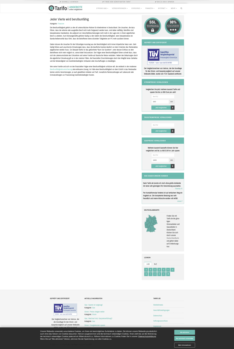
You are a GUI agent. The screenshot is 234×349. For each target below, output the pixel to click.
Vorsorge (135, 8)
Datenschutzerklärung (147, 336)
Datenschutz (157, 315)
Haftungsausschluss (160, 321)
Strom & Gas (101, 8)
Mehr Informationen (184, 345)
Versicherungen (119, 8)
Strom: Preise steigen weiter (94, 312)
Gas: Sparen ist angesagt (93, 305)
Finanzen (149, 8)
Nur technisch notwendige (184, 338)
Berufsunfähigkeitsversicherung (61, 69)
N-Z (155, 264)
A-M (148, 264)
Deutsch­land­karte (173, 238)
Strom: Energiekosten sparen (94, 325)
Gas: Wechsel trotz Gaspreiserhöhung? (98, 318)
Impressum (157, 326)
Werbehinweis (158, 305)
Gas (93, 308)
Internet (162, 8)
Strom (94, 314)
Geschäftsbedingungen (161, 310)
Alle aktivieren (184, 332)
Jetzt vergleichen (161, 107)
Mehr (173, 8)
